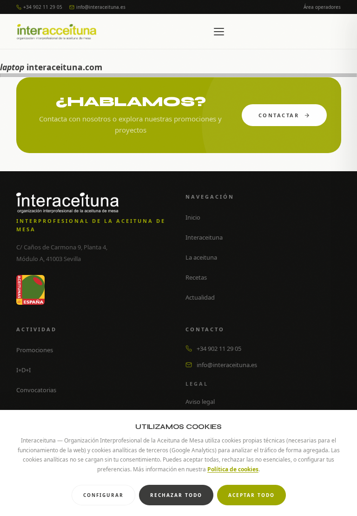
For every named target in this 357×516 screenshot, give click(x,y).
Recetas (196, 277)
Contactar (278, 115)
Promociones (34, 350)
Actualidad (200, 297)
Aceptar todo (251, 495)
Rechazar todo (176, 495)
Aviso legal (200, 401)
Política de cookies (232, 469)
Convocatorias (36, 390)
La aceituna (201, 257)
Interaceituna (204, 237)
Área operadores (322, 7)
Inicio (192, 217)
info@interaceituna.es (101, 7)
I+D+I (23, 370)
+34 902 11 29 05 (42, 7)
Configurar (103, 495)
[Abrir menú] (219, 31)
